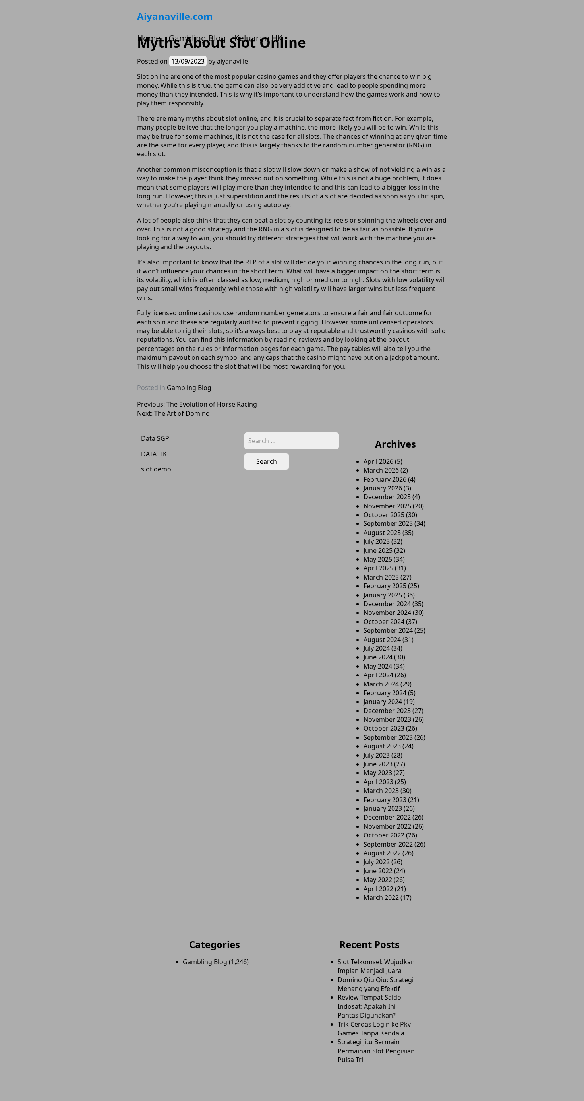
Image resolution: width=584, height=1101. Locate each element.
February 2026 (385, 479)
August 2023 (382, 746)
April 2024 (378, 675)
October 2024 (384, 621)
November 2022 (387, 826)
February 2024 (385, 692)
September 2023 (388, 737)
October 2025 (384, 514)
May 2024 (378, 666)
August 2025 (382, 532)
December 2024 (387, 603)
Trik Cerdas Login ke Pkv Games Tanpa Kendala (374, 1028)
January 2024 (383, 701)
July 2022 (377, 861)
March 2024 (381, 684)
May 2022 (378, 879)
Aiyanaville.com (175, 16)
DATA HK (154, 454)
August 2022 (382, 853)
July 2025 (377, 541)
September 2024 (388, 630)
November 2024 (387, 612)
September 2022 (388, 844)
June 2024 (378, 657)
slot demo (156, 469)
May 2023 (378, 772)
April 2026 (378, 461)
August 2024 (382, 639)
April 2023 (378, 781)
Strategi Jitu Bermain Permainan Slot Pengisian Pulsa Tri (376, 1050)
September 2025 (388, 523)
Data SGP (155, 438)
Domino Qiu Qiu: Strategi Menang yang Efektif (376, 984)
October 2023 (384, 728)
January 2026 (383, 488)
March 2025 (381, 577)
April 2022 (378, 888)
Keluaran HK (258, 37)
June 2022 (378, 870)
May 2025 (378, 559)
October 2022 (384, 835)
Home (149, 37)
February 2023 (385, 799)
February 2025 (385, 586)
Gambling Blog (197, 37)
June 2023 (378, 764)
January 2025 (383, 595)
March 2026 (381, 470)
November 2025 (387, 506)
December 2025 (387, 496)
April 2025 (378, 568)
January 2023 (383, 808)
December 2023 (387, 710)
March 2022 (381, 897)
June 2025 (378, 550)
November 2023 (387, 719)
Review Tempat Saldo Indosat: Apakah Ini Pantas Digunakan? (369, 1006)
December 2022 (387, 817)
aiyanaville (232, 61)
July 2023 (377, 755)
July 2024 (377, 648)
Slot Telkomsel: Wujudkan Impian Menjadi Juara (376, 966)
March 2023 (381, 790)
